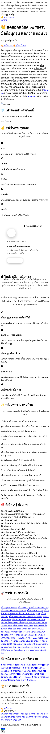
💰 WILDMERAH (8, 17)
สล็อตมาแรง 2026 (36, 629)
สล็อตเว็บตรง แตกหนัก (22, 671)
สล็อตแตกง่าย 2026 (37, 632)
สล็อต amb (12, 629)
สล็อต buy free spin (13, 650)
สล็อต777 (37, 665)
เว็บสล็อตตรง (6, 626)
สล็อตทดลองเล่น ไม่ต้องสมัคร (13, 611)
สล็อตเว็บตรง (36, 617)
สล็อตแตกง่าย (12, 623)
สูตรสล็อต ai (34, 608)
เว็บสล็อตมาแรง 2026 (28, 638)
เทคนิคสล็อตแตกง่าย (10, 638)
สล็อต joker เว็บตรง (9, 632)
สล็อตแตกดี (40, 635)
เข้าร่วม (4, 20)
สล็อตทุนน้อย (24, 623)
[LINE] (2, 729)
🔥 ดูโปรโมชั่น (19, 46)
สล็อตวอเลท (18, 644)
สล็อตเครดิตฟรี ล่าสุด (28, 674)
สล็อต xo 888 (17, 626)
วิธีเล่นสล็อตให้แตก (32, 644)
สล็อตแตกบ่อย (23, 629)
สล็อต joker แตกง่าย (9, 608)
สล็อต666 (37, 641)
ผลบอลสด (32, 96)
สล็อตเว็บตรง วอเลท (38, 623)
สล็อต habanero (28, 635)
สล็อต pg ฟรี (35, 614)
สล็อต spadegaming (25, 647)
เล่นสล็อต (18, 635)
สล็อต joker (43, 608)
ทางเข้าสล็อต (12, 641)
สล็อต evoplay (23, 632)
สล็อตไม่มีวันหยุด (19, 620)
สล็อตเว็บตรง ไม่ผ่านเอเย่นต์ (23, 668)
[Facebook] (4, 729)
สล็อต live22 (23, 608)
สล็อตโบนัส (38, 671)
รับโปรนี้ (16, 260)
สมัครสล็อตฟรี (7, 635)
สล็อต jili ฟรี (12, 647)
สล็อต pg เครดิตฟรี (29, 714)
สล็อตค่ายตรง (27, 650)
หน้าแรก (4, 714)
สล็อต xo (32, 680)
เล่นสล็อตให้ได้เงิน (22, 614)
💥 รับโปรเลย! (7, 46)
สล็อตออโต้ (28, 626)
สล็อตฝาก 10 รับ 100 (35, 611)
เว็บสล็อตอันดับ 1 (26, 641)
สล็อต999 (31, 620)
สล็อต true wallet (24, 617)
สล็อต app (13, 617)
